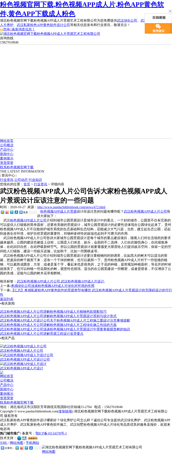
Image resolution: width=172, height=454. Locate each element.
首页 (26, 184)
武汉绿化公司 (127, 20)
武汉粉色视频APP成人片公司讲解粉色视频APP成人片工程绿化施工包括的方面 (58, 325)
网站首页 (6, 141)
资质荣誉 (6, 163)
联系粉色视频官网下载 (17, 167)
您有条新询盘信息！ (19, 29)
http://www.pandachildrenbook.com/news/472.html (71, 207)
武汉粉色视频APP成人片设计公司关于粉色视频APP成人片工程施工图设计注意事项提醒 (65, 320)
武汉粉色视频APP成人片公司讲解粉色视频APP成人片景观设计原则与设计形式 (58, 316)
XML (3, 443)
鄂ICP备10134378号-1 (51, 433)
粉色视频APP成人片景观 (58, 211)
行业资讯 (6, 180)
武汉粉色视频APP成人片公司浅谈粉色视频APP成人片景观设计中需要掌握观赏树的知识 (65, 329)
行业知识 (35, 180)
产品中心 (6, 149)
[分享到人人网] (16, 212)
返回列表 (6, 299)
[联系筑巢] (22, 438)
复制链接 (65, 411)
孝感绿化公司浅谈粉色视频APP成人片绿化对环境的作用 (52, 286)
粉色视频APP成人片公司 (28, 220)
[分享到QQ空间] (2, 212)
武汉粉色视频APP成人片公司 (145, 211)
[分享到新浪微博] (7, 212)
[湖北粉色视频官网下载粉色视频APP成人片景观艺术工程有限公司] (50, 33)
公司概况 (6, 145)
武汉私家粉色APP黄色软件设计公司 (43, 25)
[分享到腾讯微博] (11, 212)
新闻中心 (6, 154)
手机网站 (32, 443)
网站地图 (16, 443)
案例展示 (6, 158)
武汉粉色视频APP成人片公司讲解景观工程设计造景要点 (41, 333)
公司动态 (21, 180)
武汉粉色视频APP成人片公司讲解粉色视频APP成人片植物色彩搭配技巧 (53, 311)
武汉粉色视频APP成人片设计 (82, 281)
